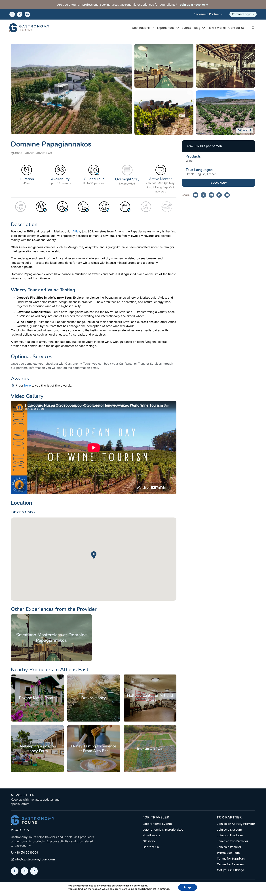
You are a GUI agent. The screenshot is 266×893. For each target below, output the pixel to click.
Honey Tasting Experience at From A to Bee (93, 748)
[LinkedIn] (211, 195)
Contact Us (236, 28)
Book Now (218, 182)
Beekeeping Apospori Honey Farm (37, 748)
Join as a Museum (229, 829)
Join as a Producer (230, 835)
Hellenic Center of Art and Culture (150, 698)
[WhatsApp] (219, 195)
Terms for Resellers (231, 864)
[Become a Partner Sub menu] (222, 14)
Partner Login (241, 14)
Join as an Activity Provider (236, 823)
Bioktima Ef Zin (150, 748)
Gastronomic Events (157, 823)
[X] (203, 195)
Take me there (22, 512)
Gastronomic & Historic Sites (163, 829)
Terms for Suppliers (231, 858)
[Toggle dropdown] (152, 27)
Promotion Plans (228, 852)
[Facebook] (195, 195)
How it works (217, 28)
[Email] (227, 195)
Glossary (149, 841)
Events (186, 28)
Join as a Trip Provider (232, 841)
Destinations (141, 28)
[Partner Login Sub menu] (253, 14)
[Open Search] (253, 28)
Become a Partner (207, 14)
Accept (188, 887)
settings (164, 889)
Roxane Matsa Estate (37, 698)
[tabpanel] (93, 555)
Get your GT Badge (230, 870)
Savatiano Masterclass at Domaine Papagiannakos (51, 637)
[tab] (23, 503)
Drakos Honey (93, 698)
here (27, 385)
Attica (76, 231)
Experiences (165, 28)
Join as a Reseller (229, 847)
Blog (197, 28)
